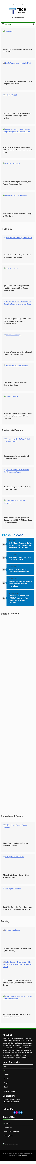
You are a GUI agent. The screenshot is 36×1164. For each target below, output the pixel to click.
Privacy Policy (8, 1136)
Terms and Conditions (11, 1132)
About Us (7, 1123)
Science (6, 1075)
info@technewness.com (11, 1099)
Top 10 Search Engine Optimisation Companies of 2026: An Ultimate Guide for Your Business (18, 520)
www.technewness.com (11, 1102)
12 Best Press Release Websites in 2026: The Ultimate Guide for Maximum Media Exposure (20, 545)
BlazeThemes (22, 1155)
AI (5, 1070)
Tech (5, 1066)
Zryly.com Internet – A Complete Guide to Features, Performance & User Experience (18, 416)
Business (7, 1079)
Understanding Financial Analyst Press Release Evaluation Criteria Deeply (20, 583)
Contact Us (8, 1128)
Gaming (6, 1087)
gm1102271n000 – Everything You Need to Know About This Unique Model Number (17, 115)
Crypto (6, 1083)
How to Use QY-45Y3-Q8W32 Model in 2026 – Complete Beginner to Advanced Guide (17, 150)
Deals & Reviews (9, 1091)
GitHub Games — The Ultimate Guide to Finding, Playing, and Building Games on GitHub (17, 982)
